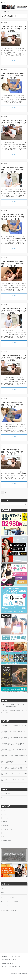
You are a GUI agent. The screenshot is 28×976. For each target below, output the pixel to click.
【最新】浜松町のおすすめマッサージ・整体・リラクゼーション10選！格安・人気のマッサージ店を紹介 (13, 76)
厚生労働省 (3, 888)
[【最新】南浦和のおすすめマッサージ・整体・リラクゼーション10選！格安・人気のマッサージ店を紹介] (11, 415)
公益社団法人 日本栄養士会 (6, 905)
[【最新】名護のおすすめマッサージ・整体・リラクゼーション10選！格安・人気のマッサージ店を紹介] (11, 367)
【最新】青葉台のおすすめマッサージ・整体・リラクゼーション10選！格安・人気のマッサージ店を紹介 (13, 170)
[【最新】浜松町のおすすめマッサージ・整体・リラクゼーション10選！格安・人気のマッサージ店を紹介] (11, 85)
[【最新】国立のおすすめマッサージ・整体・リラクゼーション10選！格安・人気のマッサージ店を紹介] (11, 320)
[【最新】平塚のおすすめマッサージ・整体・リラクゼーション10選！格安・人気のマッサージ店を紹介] (11, 132)
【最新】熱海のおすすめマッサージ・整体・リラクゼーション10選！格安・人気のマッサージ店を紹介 (13, 29)
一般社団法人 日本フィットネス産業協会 (9, 901)
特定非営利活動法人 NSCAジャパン (8, 910)
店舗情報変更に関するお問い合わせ (10, 959)
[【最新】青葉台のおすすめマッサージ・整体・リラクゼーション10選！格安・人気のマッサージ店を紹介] (11, 179)
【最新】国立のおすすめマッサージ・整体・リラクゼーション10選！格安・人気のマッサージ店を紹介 (13, 311)
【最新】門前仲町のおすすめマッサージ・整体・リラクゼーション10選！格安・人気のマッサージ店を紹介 (13, 217)
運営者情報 (3, 797)
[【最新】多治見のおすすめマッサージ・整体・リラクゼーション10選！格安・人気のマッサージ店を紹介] (11, 273)
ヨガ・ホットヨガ (7, 840)
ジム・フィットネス (7, 818)
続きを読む (14, 60)
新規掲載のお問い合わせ (7, 963)
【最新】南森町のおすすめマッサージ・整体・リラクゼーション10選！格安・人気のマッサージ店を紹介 (13, 452)
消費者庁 (2, 892)
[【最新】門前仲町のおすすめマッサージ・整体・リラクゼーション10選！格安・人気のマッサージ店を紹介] (11, 226)
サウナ (4, 814)
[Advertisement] (14, 935)
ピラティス (5, 833)
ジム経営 (5, 821)
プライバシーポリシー (5, 793)
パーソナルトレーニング (8, 829)
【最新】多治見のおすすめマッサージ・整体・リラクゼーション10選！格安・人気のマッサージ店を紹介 (13, 264)
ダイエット (5, 825)
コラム (4, 810)
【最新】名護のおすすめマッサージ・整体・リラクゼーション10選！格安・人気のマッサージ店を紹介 (13, 358)
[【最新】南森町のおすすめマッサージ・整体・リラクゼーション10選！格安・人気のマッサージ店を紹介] (11, 461)
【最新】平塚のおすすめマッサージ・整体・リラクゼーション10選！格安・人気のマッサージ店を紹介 (13, 123)
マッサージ (5, 836)
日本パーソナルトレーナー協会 (7, 897)
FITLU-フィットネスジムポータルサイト (11, 966)
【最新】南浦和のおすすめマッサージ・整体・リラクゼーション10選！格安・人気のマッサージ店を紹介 (13, 405)
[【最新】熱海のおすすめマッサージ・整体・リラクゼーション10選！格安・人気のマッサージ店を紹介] (11, 38)
